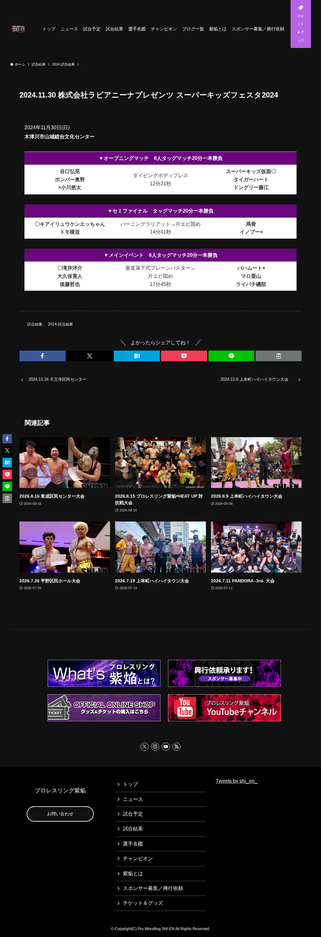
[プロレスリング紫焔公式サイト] (18, 28)
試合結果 (34, 324)
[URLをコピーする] (278, 356)
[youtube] (166, 747)
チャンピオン (138, 858)
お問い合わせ (60, 813)
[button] (42, 356)
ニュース (133, 799)
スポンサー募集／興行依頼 (153, 888)
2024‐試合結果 (60, 324)
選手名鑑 (133, 843)
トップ (130, 784)
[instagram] (155, 747)
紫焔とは (133, 873)
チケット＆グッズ (143, 903)
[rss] (176, 747)
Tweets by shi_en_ (236, 781)
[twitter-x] (144, 747)
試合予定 (133, 814)
